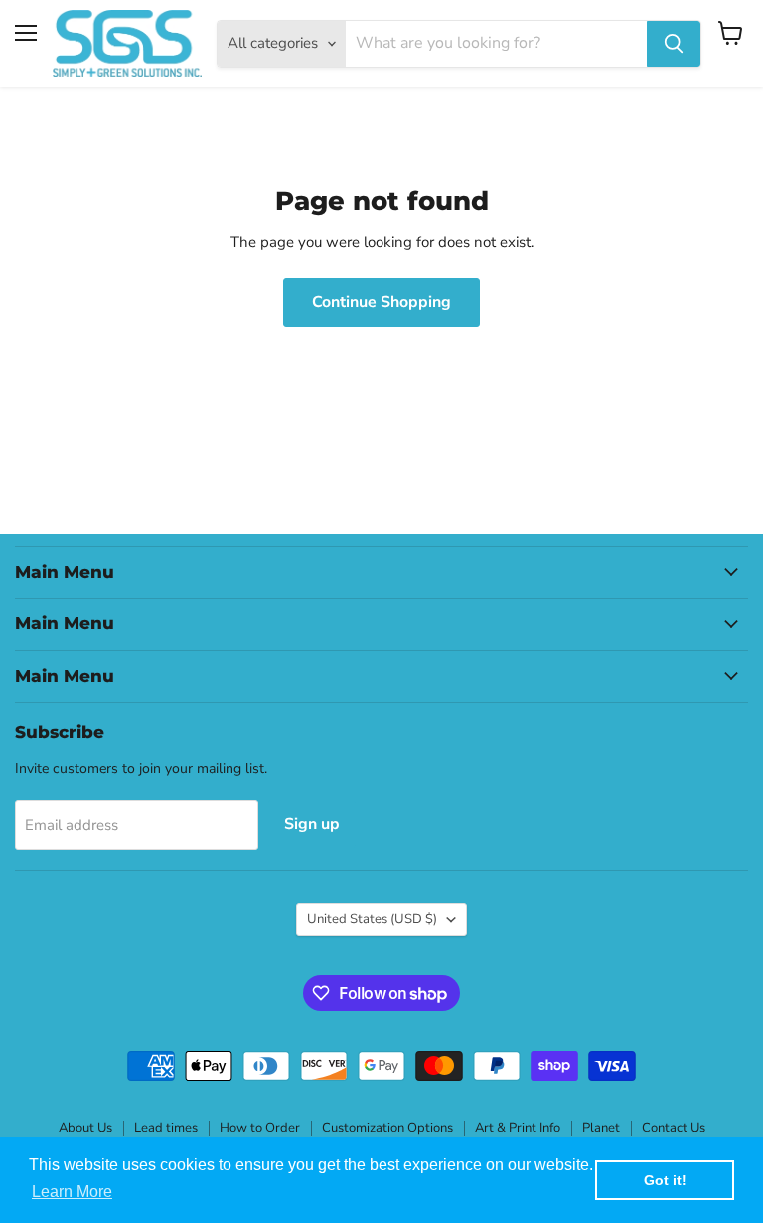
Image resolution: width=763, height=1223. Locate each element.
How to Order (260, 1127)
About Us (85, 1127)
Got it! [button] (665, 1180)
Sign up (312, 824)
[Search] (673, 44)
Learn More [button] (72, 1191)
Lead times (166, 1127)
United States (372, 919)
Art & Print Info (517, 1127)
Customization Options (387, 1127)
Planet (601, 1127)
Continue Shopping (381, 302)
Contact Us (673, 1127)
